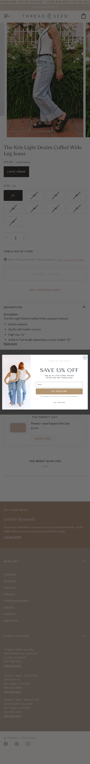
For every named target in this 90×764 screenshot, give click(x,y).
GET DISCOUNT (59, 391)
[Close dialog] (85, 357)
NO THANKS (59, 402)
